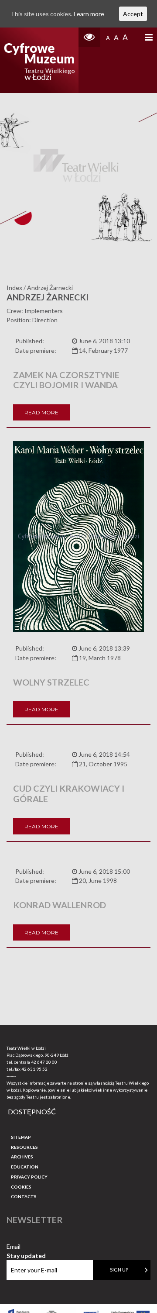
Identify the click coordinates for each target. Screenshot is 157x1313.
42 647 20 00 (44, 1062)
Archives (22, 1156)
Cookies (21, 1186)
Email (26, 1247)
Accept (133, 13)
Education (24, 1166)
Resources (24, 1147)
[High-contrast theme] (89, 37)
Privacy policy (29, 1176)
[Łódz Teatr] (39, 60)
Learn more (89, 13)
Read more (41, 412)
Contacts (24, 1196)
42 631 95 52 (34, 1069)
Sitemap (21, 1137)
